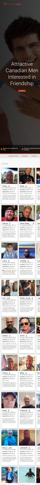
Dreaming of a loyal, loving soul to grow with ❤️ (9, 231)
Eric (4, 298)
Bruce (4, 448)
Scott (22, 336)
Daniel (5, 223)
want (4, 410)
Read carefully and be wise (26, 380)
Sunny (5, 336)
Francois (23, 410)
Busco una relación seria (26, 231)
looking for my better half (26, 268)
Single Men (25, 156)
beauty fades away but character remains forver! (9, 305)
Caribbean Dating (13, 156)
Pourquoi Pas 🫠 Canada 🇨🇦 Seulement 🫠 (9, 268)
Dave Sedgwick (26, 223)
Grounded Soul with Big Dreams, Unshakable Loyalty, (27, 343)
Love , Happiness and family (9, 343)
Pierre (5, 373)
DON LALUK (25, 298)
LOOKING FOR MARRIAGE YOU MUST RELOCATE (9, 193)
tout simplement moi (25, 418)
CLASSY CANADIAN (25, 305)
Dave (22, 186)
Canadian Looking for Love (8, 455)
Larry (4, 261)
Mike (22, 373)
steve (4, 186)
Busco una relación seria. (26, 193)
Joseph (23, 261)
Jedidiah (23, 448)
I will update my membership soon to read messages (27, 455)
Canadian (34, 156)
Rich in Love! (5, 380)
